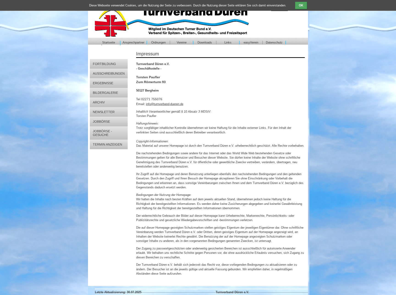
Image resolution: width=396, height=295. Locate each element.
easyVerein (251, 42)
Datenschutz (274, 42)
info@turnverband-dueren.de (164, 104)
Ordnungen (158, 42)
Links (227, 42)
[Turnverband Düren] (172, 20)
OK (301, 5)
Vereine (182, 42)
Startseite (108, 42)
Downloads (205, 42)
